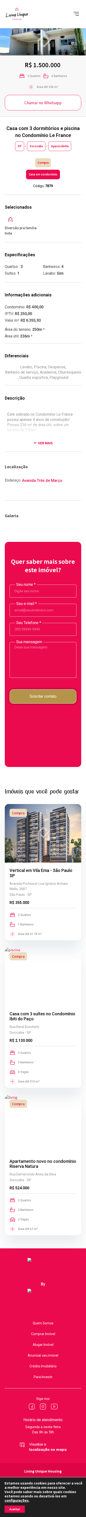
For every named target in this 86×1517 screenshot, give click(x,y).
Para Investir (43, 1377)
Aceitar (14, 1509)
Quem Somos (43, 1323)
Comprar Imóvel (43, 1334)
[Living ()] (32, 1406)
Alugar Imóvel (43, 1345)
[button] (76, 14)
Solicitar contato (43, 696)
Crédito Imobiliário (43, 1366)
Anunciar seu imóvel (43, 1355)
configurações (17, 1500)
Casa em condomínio (43, 174)
